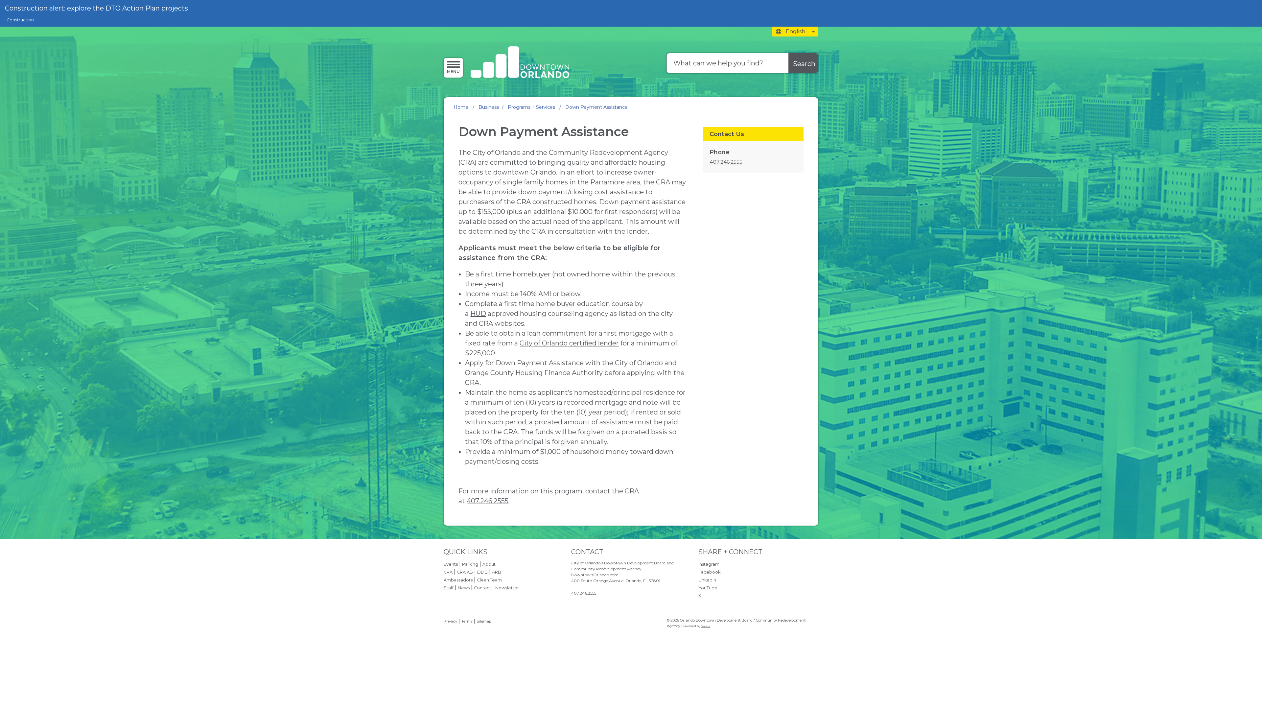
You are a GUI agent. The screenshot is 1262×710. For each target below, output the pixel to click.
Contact (482, 587)
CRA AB (465, 572)
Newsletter (507, 587)
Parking (470, 564)
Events (451, 564)
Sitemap (484, 621)
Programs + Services (532, 107)
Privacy (450, 621)
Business (489, 107)
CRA (448, 572)
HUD (478, 314)
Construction (20, 19)
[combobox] (795, 31)
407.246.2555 (487, 501)
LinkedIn (707, 580)
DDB (482, 572)
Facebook (709, 572)
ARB (496, 572)
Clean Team (489, 580)
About (489, 564)
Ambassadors (458, 580)
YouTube (707, 587)
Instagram (708, 564)
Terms (466, 621)
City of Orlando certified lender (569, 343)
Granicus (706, 626)
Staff (449, 587)
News (464, 587)
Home (461, 107)
